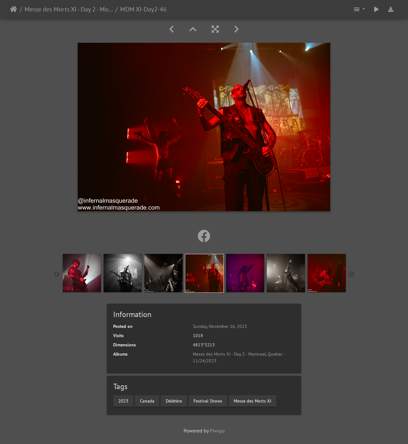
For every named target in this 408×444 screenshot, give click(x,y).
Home (13, 9)
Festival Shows (207, 400)
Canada (147, 400)
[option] (82, 273)
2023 (123, 400)
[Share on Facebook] (204, 236)
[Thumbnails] (193, 29)
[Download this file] (390, 9)
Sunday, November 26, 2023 (220, 326)
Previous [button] (57, 274)
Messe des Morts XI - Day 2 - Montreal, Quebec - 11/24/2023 (69, 9)
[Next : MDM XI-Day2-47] (236, 29)
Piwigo (217, 430)
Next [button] (351, 274)
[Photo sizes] (359, 9)
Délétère (174, 400)
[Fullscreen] (215, 29)
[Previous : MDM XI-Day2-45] (171, 29)
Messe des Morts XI (252, 400)
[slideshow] (376, 9)
